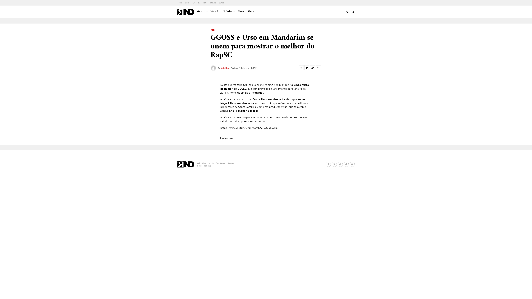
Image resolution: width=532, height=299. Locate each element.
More (241, 11)
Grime (187, 3)
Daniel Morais (225, 68)
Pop (193, 3)
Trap (205, 3)
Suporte (222, 3)
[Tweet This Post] (306, 67)
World (214, 11)
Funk (180, 3)
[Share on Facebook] (301, 67)
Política (227, 11)
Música (201, 11)
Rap (199, 3)
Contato (213, 3)
